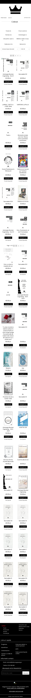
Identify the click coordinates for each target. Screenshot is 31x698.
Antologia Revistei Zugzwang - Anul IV (8, 231)
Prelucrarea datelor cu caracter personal (21, 645)
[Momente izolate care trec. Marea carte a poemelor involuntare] (23, 126)
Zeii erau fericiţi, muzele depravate (8, 460)
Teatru (8, 135)
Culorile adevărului (22, 460)
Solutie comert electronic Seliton (15, 696)
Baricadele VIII (23, 578)
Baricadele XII (23, 521)
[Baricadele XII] (23, 512)
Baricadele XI (8, 549)
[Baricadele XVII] (23, 255)
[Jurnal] (8, 286)
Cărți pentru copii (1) (8, 38)
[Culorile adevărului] (23, 450)
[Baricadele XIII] (8, 512)
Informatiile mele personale (16, 691)
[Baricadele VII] (8, 598)
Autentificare (4, 647)
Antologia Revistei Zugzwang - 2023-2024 (22, 296)
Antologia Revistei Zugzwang (22, 491)
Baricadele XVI (23, 327)
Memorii (20, 630)
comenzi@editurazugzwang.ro (14, 662)
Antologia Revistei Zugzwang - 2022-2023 (8, 429)
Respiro (8, 368)
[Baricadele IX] (8, 569)
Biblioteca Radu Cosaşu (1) (23, 39)
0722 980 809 (11, 665)
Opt (23, 368)
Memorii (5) (23, 44)
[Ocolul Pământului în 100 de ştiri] (8, 160)
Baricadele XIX (23, 74)
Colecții (3, 626)
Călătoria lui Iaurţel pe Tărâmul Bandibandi (23, 171)
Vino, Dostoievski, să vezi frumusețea (23, 231)
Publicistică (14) (8, 44)
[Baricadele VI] (23, 598)
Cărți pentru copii (23, 625)
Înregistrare (4, 644)
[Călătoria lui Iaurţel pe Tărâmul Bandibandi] (23, 160)
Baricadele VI (23, 607)
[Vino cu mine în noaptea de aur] (8, 255)
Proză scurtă (6, 629)
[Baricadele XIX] (23, 65)
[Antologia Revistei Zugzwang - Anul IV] (8, 221)
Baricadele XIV (8, 490)
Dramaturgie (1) (23, 35)
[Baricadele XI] (8, 540)
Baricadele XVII (22, 264)
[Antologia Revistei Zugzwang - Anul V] (8, 65)
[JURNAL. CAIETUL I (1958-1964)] (8, 95)
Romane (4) (8, 35)
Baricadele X (22, 549)
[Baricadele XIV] (8, 481)
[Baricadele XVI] (23, 318)
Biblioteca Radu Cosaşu (24, 626)
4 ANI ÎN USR (23, 427)
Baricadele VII (8, 607)
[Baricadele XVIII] (8, 192)
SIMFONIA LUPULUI (23, 104)
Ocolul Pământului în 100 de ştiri (8, 170)
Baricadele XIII (8, 521)
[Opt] (23, 359)
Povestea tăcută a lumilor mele (8, 397)
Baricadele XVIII (8, 201)
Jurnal (8, 295)
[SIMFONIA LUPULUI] (23, 95)
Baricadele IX (8, 578)
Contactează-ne (5, 650)
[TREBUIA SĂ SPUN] (23, 192)
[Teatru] (8, 126)
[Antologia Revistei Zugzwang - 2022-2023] (8, 418)
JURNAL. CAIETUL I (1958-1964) (8, 105)
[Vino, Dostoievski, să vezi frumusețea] (23, 221)
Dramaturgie (6, 633)
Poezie (4, 628)
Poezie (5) (8, 31)
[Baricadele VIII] (23, 569)
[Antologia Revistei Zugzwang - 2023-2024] (23, 286)
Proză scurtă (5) (23, 31)
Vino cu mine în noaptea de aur (8, 265)
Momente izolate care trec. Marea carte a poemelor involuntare (23, 137)
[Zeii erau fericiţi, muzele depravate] (8, 450)
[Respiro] (8, 359)
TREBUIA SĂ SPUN (22, 201)
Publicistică (21, 628)
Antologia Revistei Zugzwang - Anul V (8, 75)
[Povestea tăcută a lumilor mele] (8, 388)
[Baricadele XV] (23, 388)
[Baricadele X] (23, 540)
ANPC (17, 649)
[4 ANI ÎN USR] (23, 418)
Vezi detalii (8, 146)
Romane (5, 631)
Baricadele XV (23, 397)
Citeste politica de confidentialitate (16, 688)
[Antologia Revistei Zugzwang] (23, 481)
